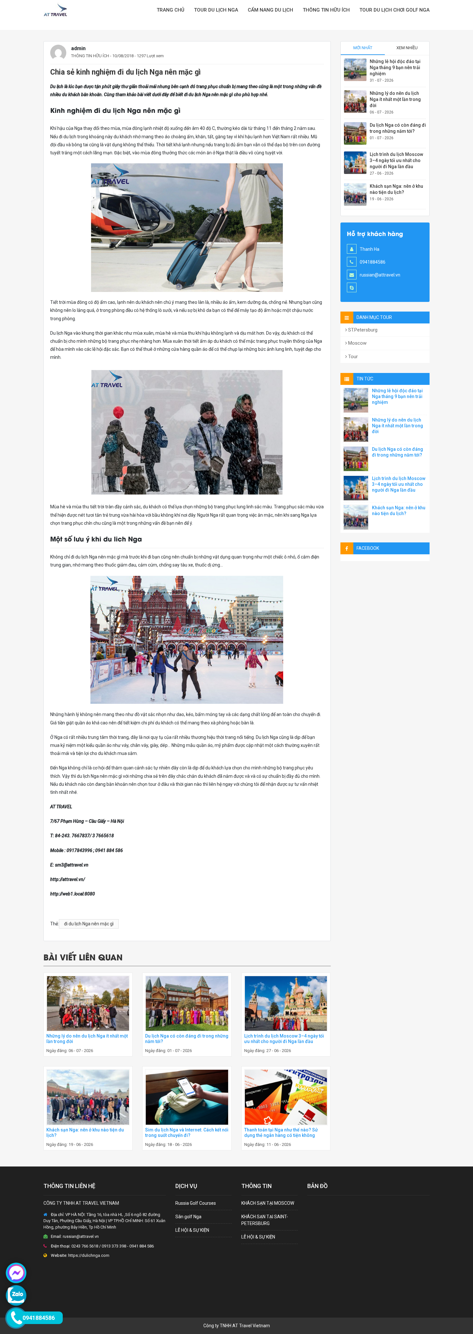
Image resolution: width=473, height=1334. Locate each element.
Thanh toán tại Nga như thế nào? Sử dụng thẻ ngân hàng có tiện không (281, 1132)
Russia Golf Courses (195, 1203)
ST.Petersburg (362, 330)
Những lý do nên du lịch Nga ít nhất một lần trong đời (395, 99)
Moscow (356, 343)
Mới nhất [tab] (362, 47)
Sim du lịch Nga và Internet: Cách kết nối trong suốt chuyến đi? (186, 1132)
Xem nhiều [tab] (407, 47)
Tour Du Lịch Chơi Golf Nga (394, 10)
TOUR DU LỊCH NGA (216, 10)
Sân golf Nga (188, 1216)
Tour (352, 356)
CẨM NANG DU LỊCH (270, 10)
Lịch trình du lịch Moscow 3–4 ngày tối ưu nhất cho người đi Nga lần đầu (284, 1038)
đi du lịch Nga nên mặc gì (89, 923)
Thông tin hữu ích (326, 10)
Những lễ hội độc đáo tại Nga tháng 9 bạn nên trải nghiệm (395, 67)
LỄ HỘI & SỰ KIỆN (192, 1230)
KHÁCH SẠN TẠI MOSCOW (267, 1203)
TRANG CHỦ (170, 10)
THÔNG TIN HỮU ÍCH (90, 55)
